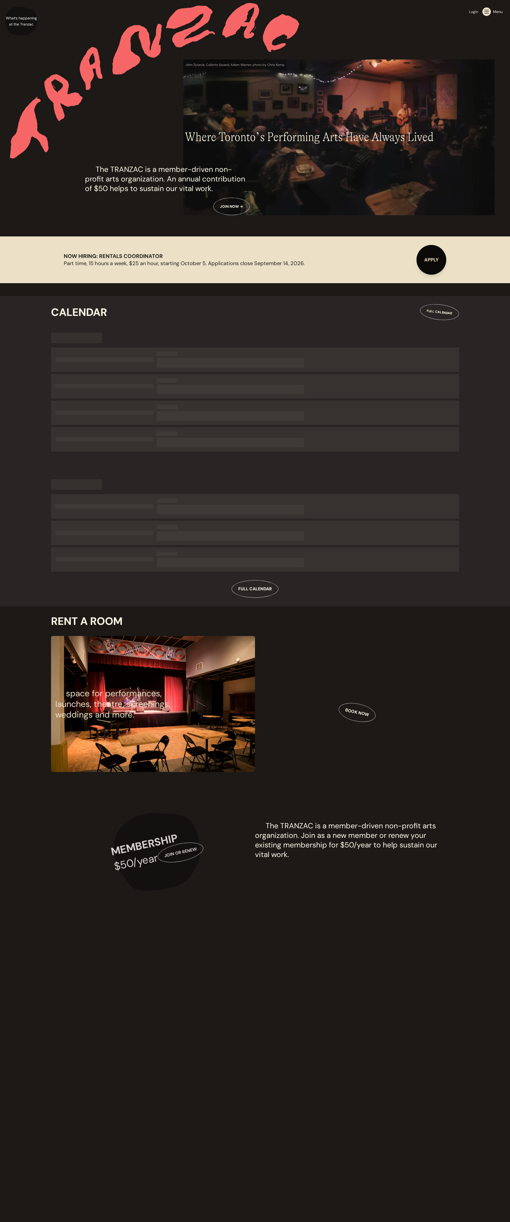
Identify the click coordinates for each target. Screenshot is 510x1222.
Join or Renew (180, 852)
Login (473, 11)
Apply (431, 260)
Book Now (357, 712)
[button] (21, 21)
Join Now (231, 206)
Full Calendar (439, 312)
